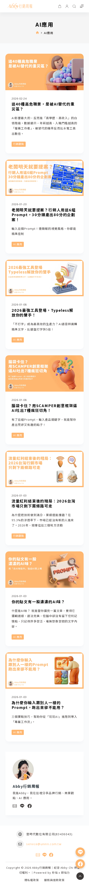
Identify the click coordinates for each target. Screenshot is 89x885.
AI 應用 (17, 244)
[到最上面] (80, 876)
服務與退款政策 (54, 880)
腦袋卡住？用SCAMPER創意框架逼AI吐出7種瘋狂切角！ (44, 408)
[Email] (15, 806)
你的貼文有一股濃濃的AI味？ (38, 601)
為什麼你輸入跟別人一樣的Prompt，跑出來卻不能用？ (38, 705)
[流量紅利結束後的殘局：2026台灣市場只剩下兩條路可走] (44, 469)
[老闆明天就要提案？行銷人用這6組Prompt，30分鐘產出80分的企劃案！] (44, 178)
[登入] (67, 6)
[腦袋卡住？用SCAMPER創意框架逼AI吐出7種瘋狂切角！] (44, 373)
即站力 (65, 872)
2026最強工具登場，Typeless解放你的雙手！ (42, 312)
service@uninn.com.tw (43, 844)
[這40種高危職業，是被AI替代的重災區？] (44, 72)
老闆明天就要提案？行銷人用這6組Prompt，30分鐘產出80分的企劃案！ (44, 214)
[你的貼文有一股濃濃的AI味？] (44, 569)
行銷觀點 (18, 144)
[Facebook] (30, 806)
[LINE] (22, 806)
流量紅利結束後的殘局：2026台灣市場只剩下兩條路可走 (44, 503)
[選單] (82, 6)
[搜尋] (74, 6)
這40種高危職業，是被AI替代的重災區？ (43, 106)
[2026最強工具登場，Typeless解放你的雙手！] (44, 278)
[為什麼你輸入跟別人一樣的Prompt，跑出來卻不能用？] (44, 670)
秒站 (55, 872)
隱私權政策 (31, 880)
